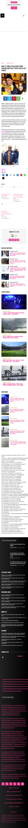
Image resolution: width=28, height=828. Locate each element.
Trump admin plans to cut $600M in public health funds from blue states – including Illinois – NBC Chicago (18, 269)
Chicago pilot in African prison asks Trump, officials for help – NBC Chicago (18, 254)
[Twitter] (9, 98)
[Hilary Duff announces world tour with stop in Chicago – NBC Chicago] (5, 285)
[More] (22, 98)
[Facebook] (5, 98)
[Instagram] (12, 240)
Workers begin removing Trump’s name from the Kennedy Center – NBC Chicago (13, 384)
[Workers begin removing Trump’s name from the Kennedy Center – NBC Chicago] (14, 373)
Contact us (5, 652)
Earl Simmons (13, 222)
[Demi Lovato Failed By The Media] (5, 546)
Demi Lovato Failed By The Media (17, 544)
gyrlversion (20, 222)
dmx (7, 222)
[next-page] (5, 450)
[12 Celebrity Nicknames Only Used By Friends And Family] (5, 564)
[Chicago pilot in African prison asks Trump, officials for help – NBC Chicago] (5, 254)
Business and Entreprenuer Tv (16, 803)
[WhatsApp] (18, 98)
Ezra (15, 236)
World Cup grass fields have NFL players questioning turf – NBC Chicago (13, 360)
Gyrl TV (6, 803)
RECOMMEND (12, 224)
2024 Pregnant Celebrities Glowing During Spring (12, 622)
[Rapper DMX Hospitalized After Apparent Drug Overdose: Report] (6, 206)
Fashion (11, 557)
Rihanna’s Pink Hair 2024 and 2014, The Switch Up (12, 645)
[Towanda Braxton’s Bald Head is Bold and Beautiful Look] (5, 555)
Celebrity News (10, 63)
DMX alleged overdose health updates (5, 194)
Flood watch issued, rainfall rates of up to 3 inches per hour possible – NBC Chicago (18, 443)
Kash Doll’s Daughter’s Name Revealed (9, 620)
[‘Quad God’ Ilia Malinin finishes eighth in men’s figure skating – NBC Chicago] (5, 277)
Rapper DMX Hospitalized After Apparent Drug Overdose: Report (6, 213)
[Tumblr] (18, 783)
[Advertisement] (14, 46)
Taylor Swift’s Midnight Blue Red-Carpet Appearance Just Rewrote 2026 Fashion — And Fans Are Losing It (13, 634)
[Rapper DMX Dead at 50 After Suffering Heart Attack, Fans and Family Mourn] (18, 189)
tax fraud (19, 224)
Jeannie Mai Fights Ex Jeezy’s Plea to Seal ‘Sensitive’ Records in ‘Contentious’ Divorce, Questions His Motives (12, 625)
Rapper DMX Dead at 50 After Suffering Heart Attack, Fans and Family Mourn (18, 196)
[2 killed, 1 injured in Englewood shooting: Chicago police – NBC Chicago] (14, 301)
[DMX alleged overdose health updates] (6, 189)
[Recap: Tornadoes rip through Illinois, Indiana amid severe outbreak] (14, 325)
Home (2, 63)
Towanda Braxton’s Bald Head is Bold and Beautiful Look (17, 554)
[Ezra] (12, 235)
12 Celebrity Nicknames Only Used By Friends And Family (18, 562)
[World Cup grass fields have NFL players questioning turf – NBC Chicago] (14, 349)
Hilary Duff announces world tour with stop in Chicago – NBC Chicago (18, 285)
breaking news (7, 311)
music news (4, 224)
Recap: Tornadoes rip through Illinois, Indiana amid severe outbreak (13, 337)
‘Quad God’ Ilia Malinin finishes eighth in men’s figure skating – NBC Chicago (17, 277)
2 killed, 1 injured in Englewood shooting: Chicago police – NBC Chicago (13, 313)
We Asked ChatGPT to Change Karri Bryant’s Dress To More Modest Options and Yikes (13, 637)
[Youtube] (18, 240)
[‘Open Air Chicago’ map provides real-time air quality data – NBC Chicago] (5, 261)
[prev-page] (2, 450)
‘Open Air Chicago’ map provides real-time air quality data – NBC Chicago (17, 262)
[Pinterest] (14, 98)
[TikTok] (14, 783)
